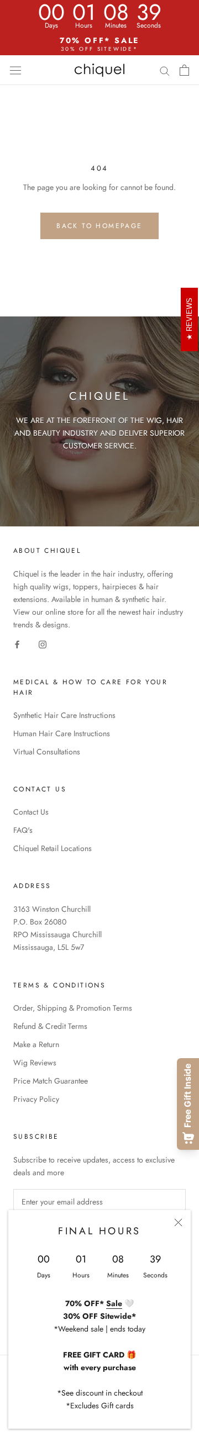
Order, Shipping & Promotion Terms (72, 1007)
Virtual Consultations (46, 751)
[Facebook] (17, 644)
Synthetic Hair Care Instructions (64, 715)
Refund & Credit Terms (50, 1026)
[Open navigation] (15, 70)
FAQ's (23, 830)
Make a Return (36, 1044)
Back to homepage (99, 226)
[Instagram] (42, 644)
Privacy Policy (36, 1099)
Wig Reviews (34, 1062)
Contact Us (31, 811)
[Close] (178, 1222)
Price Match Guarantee (50, 1080)
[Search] (165, 70)
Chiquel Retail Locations (52, 848)
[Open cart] (184, 70)
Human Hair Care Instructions (61, 733)
